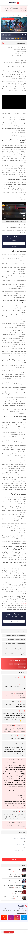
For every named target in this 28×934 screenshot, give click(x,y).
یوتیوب (4, 918)
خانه (25, 11)
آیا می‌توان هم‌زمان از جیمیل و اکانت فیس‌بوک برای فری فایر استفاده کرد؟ (14, 63)
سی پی (23, 664)
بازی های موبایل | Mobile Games (12, 11)
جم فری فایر (23, 603)
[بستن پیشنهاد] (2, 932)
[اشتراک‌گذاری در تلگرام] (9, 35)
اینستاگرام (17, 918)
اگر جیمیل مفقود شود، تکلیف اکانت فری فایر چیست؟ (16, 47)
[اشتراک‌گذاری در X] (3, 35)
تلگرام (24, 918)
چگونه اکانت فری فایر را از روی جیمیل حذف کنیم (17, 53)
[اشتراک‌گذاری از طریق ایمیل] (6, 35)
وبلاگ (21, 11)
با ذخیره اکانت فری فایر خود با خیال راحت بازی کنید (16, 66)
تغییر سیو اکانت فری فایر (21, 51)
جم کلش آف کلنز (22, 667)
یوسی (11, 664)
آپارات (11, 918)
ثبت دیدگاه (14, 859)
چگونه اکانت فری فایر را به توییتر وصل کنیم (18, 58)
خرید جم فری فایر (7, 89)
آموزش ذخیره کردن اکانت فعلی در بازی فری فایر (17, 55)
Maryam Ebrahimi (10, 15)
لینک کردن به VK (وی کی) (21, 60)
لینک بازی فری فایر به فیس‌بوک (20, 49)
